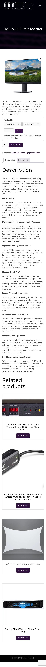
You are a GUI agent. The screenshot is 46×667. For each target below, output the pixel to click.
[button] (40, 59)
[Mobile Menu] (40, 6)
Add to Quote (16, 145)
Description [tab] (10, 160)
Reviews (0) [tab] (23, 160)
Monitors (15, 153)
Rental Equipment (27, 153)
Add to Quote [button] (23, 435)
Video (37, 153)
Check (18, 131)
